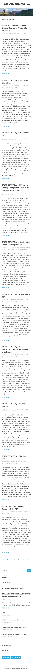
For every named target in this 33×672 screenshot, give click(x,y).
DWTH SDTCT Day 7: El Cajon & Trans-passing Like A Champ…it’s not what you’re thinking (15, 187)
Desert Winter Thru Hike (19, 33)
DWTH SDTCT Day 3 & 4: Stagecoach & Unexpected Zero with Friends (15, 349)
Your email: (5, 650)
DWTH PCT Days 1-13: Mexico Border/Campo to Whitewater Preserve (15, 28)
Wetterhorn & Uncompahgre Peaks (13, 620)
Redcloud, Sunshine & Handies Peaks (14, 627)
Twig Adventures (13, 3)
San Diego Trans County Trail (18, 249)
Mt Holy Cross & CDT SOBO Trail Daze (14, 634)
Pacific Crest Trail (7, 35)
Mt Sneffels (5, 613)
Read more (5, 74)
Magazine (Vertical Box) (12, 589)
